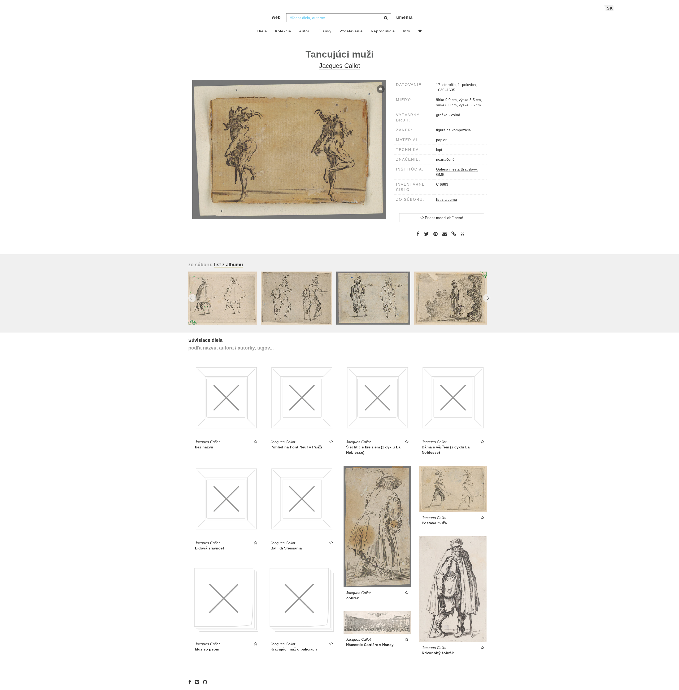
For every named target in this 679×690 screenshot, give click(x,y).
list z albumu (446, 199)
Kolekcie (283, 31)
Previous (192, 298)
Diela (262, 31)
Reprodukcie (383, 31)
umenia (404, 17)
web (276, 17)
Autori (305, 31)
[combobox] (338, 17)
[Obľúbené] (420, 31)
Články (325, 31)
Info (406, 31)
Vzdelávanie (351, 31)
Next (487, 298)
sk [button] (610, 8)
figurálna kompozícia (453, 130)
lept (439, 149)
